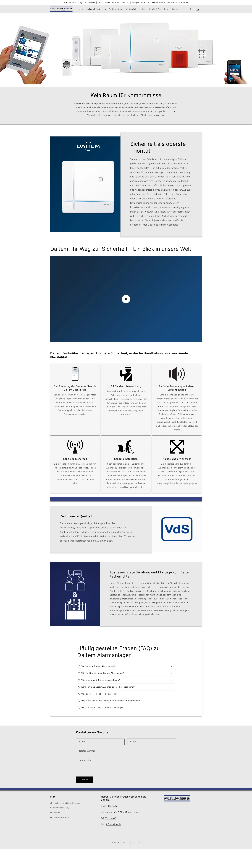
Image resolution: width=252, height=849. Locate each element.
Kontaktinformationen (60, 817)
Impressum (55, 812)
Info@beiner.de (113, 824)
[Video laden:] (126, 299)
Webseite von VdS (69, 536)
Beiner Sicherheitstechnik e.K (129, 843)
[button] (96, 9)
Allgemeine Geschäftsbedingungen (65, 803)
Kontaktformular (109, 805)
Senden (84, 779)
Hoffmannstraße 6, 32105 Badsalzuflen (120, 812)
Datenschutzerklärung (60, 807)
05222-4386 (110, 818)
